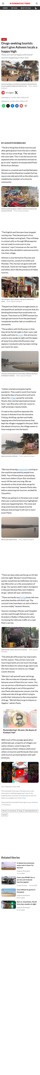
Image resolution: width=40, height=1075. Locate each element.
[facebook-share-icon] (12, 107)
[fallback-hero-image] (8, 866)
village (13, 398)
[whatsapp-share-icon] (3, 107)
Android (35, 802)
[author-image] (3, 92)
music (20, 335)
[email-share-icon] (21, 107)
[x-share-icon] (8, 107)
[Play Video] (20, 772)
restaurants (23, 469)
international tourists (31, 811)
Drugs (21, 811)
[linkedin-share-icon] (17, 107)
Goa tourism (13, 811)
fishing (23, 597)
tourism (4, 815)
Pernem (4, 811)
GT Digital (10, 93)
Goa (24, 798)
